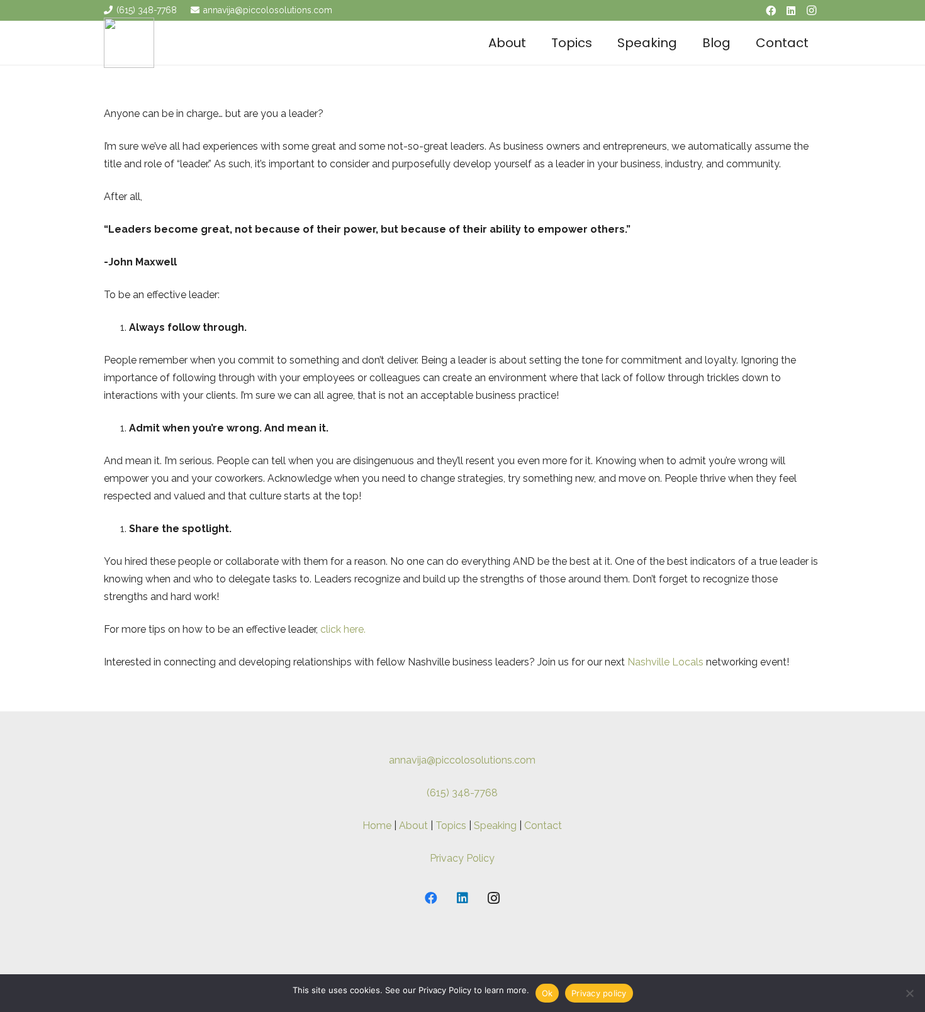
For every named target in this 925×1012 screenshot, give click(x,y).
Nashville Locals (665, 662)
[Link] (129, 43)
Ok (547, 993)
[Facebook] (771, 11)
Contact (543, 825)
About (413, 825)
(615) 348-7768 (462, 793)
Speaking (495, 825)
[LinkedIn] (791, 11)
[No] (909, 993)
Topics (450, 825)
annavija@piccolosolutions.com (462, 760)
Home (376, 825)
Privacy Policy (462, 858)
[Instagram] (811, 11)
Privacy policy (599, 993)
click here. (343, 629)
